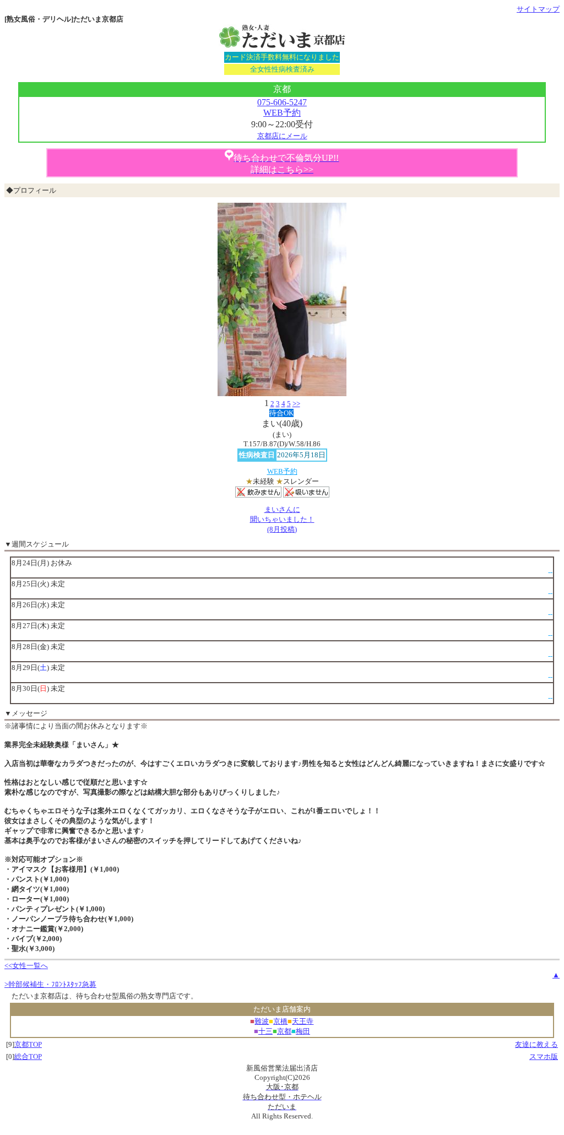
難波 (261, 1021)
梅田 (303, 1031)
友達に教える (536, 1044)
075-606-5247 (282, 102)
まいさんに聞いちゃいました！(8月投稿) (282, 519)
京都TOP (28, 1044)
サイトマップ (538, 9)
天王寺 (302, 1021)
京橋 (280, 1021)
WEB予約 (282, 112)
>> (296, 403)
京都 (284, 1031)
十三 (265, 1031)
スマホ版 (543, 1056)
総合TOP (28, 1056)
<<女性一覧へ (26, 965)
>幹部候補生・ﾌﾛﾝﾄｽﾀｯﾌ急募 (50, 984)
